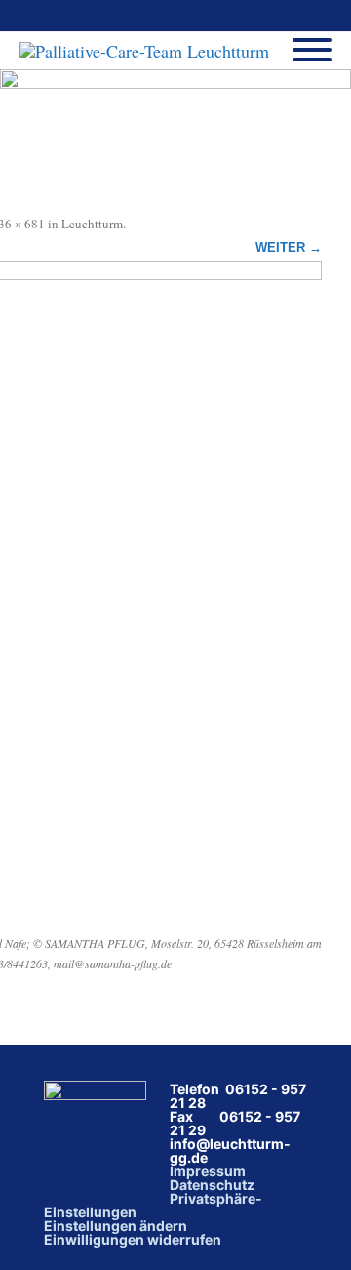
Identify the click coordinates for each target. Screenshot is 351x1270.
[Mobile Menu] (312, 50)
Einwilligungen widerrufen (132, 1239)
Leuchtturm (92, 223)
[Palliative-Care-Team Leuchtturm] (149, 50)
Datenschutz (212, 1184)
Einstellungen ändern (115, 1225)
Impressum (208, 1171)
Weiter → (288, 247)
